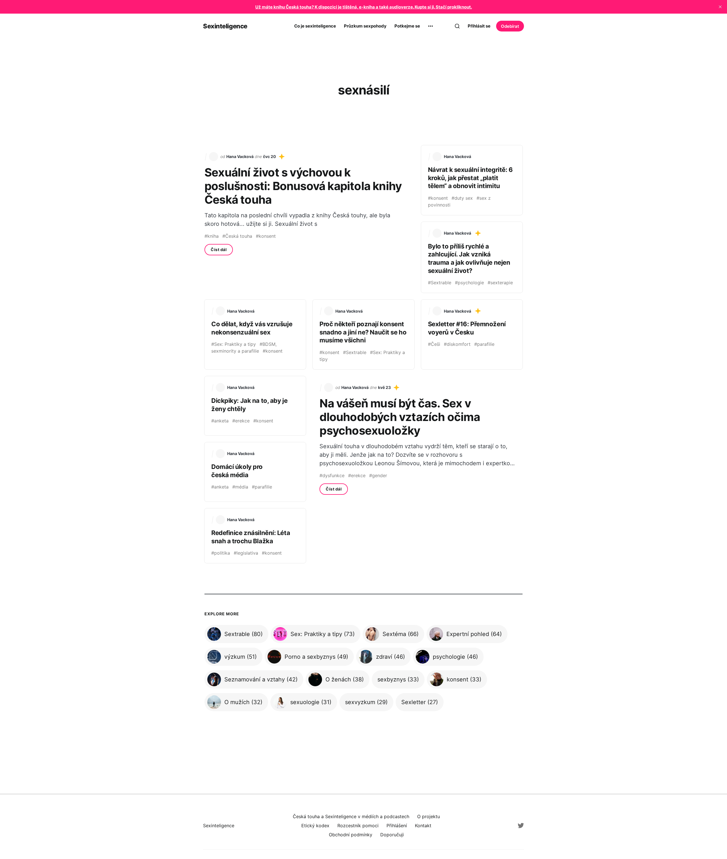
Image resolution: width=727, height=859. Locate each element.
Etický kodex (315, 825)
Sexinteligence (225, 26)
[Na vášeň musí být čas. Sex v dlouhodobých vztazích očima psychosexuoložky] (418, 439)
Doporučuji (392, 834)
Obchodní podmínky (350, 834)
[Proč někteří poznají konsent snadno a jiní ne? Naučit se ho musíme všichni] (363, 334)
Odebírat (510, 26)
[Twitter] (521, 825)
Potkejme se (407, 26)
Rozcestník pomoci (358, 825)
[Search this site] (457, 26)
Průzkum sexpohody (365, 26)
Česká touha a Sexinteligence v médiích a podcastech (351, 816)
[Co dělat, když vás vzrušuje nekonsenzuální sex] (255, 334)
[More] (430, 26)
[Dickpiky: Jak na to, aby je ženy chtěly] (255, 405)
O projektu (428, 816)
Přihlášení (397, 825)
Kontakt (423, 825)
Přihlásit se (479, 26)
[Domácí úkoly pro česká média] (255, 472)
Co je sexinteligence (315, 26)
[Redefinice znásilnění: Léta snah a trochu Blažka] (255, 535)
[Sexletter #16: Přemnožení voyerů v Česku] (472, 334)
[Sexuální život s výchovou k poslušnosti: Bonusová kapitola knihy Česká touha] (309, 219)
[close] (720, 6)
